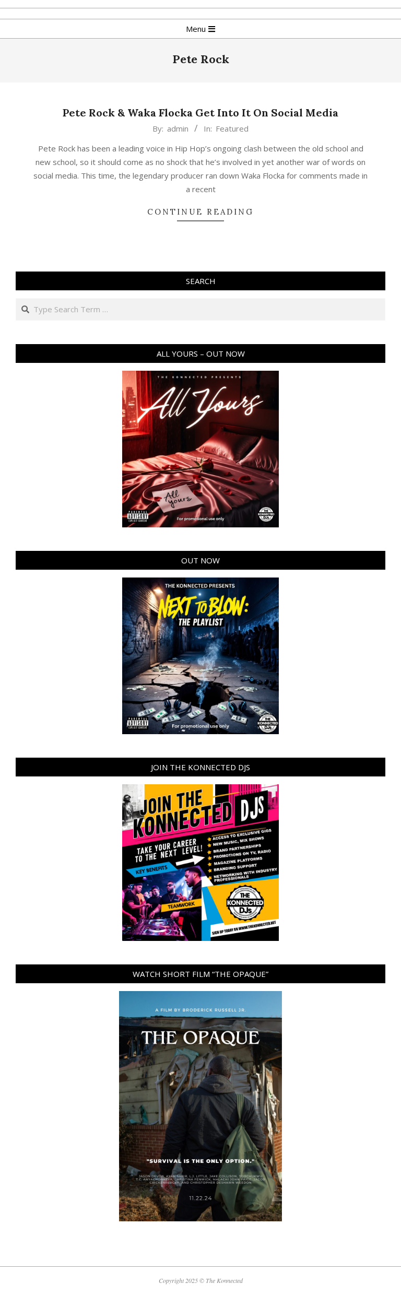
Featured (232, 128)
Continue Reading (200, 212)
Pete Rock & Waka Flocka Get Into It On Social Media (200, 112)
